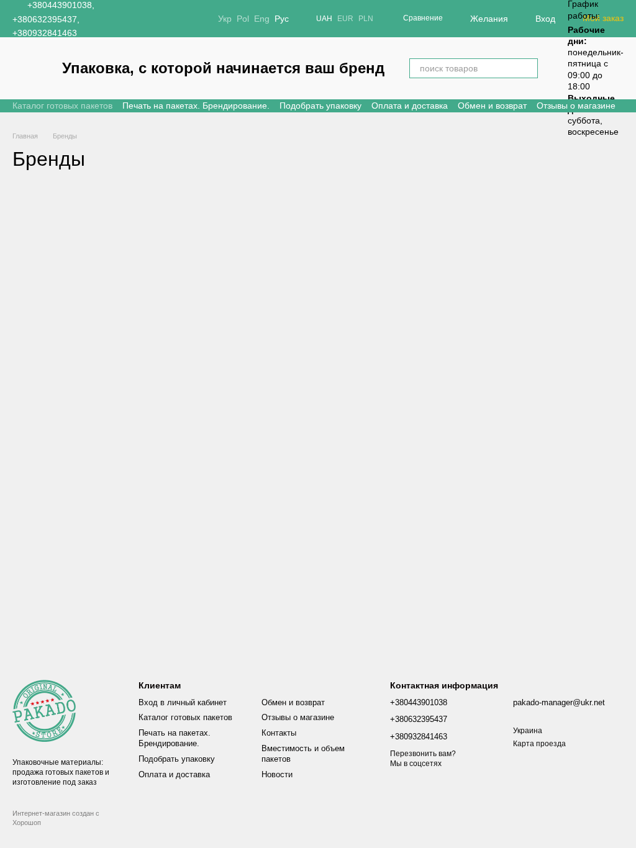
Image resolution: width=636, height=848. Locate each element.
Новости (277, 774)
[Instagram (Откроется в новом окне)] (138, 19)
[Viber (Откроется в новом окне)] (183, 19)
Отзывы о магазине (576, 106)
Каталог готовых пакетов (62, 106)
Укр (225, 18)
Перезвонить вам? (423, 753)
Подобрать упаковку (320, 106)
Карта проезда (539, 743)
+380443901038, (60, 5)
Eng (262, 18)
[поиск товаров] (528, 68)
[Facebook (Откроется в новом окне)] (153, 19)
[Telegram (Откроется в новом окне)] (168, 19)
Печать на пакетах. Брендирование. (196, 106)
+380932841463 (44, 33)
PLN (365, 18)
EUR (345, 18)
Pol (243, 18)
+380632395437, (46, 19)
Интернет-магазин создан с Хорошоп (55, 818)
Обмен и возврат (492, 106)
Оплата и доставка (409, 106)
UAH (324, 18)
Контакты (278, 732)
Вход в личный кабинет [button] (183, 702)
